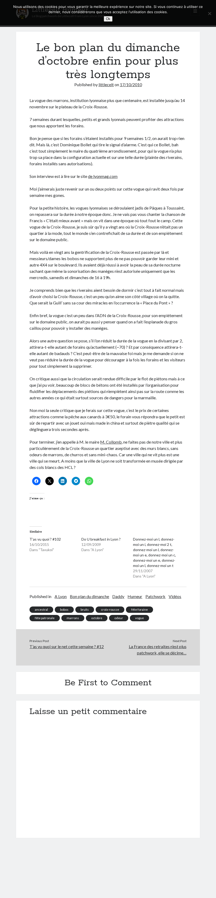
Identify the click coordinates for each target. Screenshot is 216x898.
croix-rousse (110, 609)
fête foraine (139, 609)
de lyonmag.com (102, 176)
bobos (64, 609)
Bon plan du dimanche (89, 596)
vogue (139, 618)
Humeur (134, 596)
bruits (85, 609)
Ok (108, 19)
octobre (96, 618)
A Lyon (61, 596)
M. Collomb (111, 441)
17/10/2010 (131, 84)
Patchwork (155, 596)
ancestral (41, 609)
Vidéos (175, 596)
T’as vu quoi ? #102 (45, 539)
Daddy (118, 596)
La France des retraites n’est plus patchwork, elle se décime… (157, 649)
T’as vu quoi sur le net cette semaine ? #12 (67, 646)
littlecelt (106, 84)
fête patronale (45, 618)
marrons (73, 618)
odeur (118, 618)
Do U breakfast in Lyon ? (101, 539)
